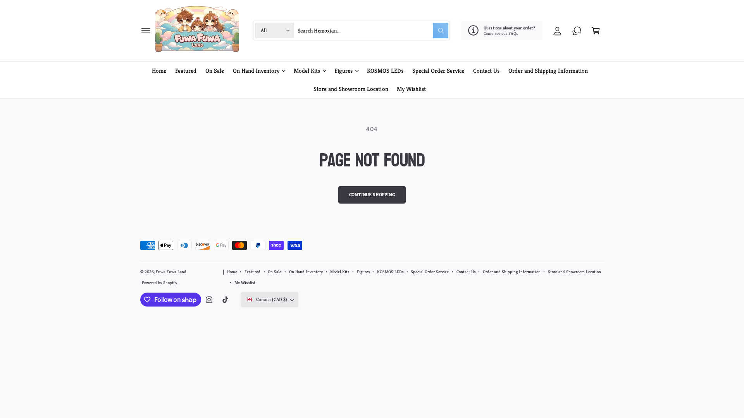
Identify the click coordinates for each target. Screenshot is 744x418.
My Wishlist (244, 282)
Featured (252, 271)
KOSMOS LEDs (390, 271)
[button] (145, 30)
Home (232, 271)
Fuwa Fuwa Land (172, 271)
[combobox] (373, 30)
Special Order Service (430, 271)
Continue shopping (372, 195)
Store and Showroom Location (574, 271)
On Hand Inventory (256, 70)
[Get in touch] (576, 30)
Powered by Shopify (159, 282)
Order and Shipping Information (511, 271)
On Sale (274, 271)
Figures (343, 70)
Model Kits (307, 70)
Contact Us (465, 271)
